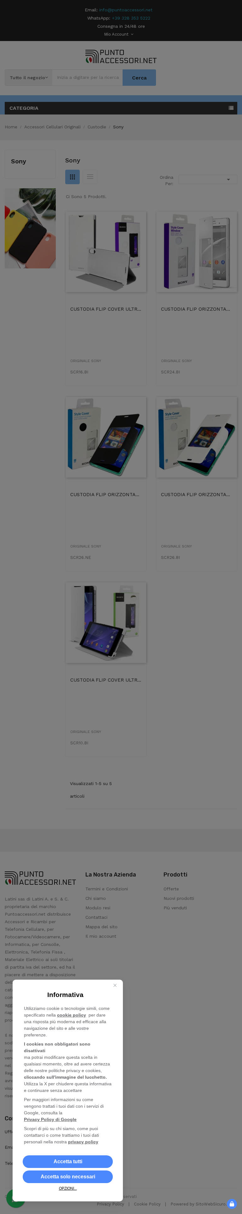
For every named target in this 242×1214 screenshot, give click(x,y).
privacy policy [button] (83, 1141)
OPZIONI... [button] (68, 1188)
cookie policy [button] (71, 1015)
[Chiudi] (115, 985)
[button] (68, 1161)
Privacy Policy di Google (50, 1119)
